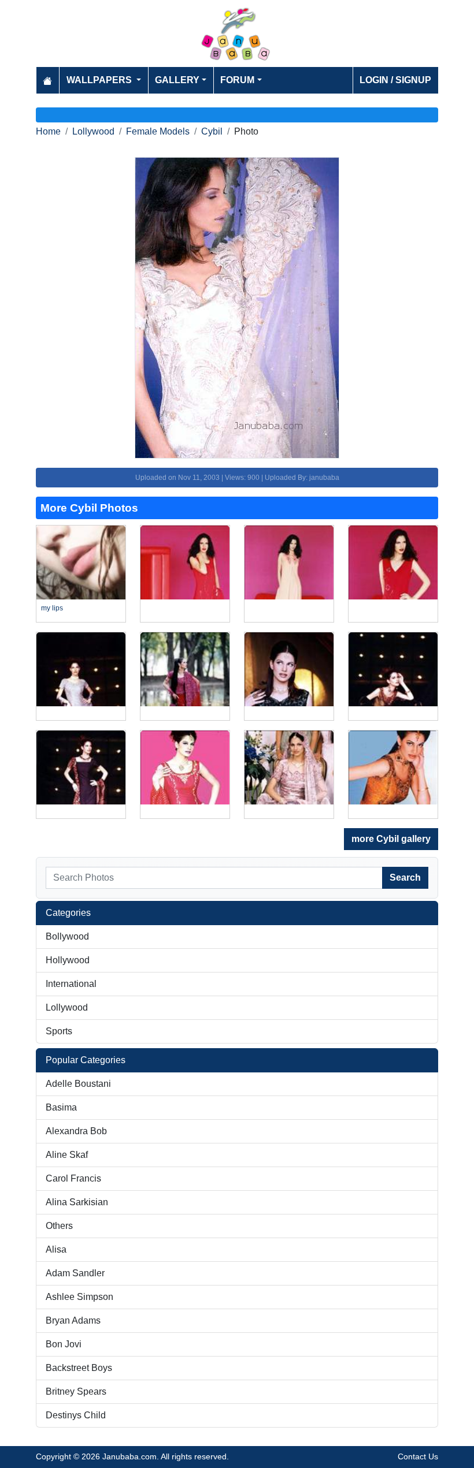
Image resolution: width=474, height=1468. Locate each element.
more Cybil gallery (391, 839)
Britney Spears (76, 1391)
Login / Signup (395, 80)
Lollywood (93, 131)
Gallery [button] (177, 80)
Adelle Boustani (78, 1084)
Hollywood (68, 960)
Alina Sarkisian (77, 1202)
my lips (52, 608)
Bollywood (67, 936)
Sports (59, 1031)
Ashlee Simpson (79, 1297)
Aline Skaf (67, 1155)
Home (48, 131)
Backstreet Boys (79, 1368)
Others (59, 1226)
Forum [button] (237, 80)
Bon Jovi (64, 1344)
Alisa (56, 1249)
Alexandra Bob (76, 1131)
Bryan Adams (73, 1320)
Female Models (158, 131)
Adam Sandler (75, 1273)
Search (405, 877)
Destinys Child (76, 1415)
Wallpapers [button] (100, 80)
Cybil (212, 131)
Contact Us (418, 1456)
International (71, 984)
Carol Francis (73, 1178)
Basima (61, 1107)
